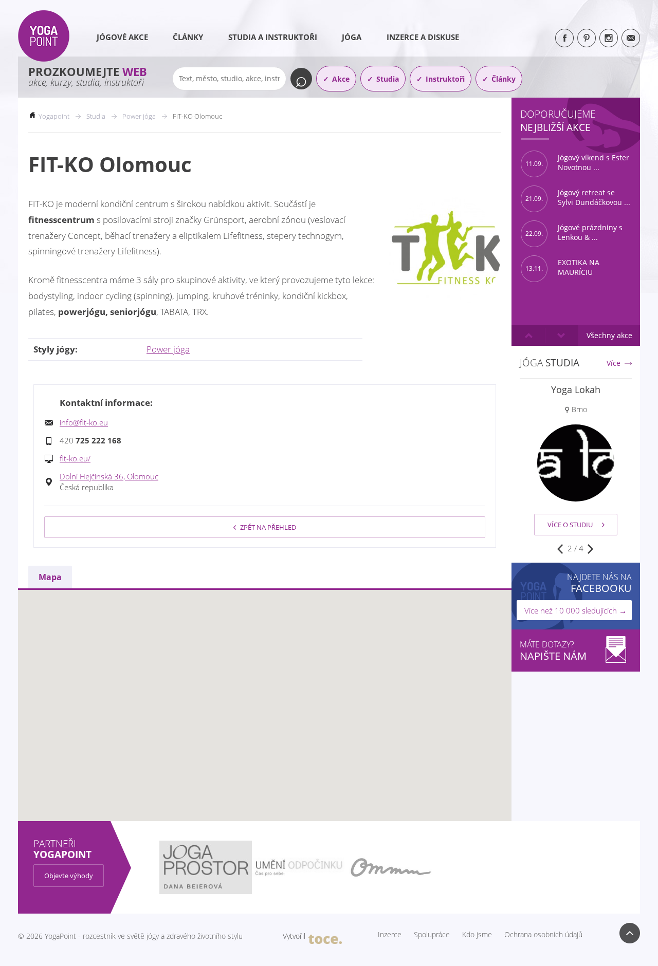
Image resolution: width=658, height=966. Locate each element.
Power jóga (168, 349)
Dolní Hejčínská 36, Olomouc (109, 476)
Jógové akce (122, 37)
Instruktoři (445, 79)
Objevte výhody (68, 875)
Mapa (50, 577)
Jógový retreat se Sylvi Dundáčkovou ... (577, 197)
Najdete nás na (599, 583)
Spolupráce (432, 934)
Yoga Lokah (575, 389)
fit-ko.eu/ (75, 458)
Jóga (351, 37)
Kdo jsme (477, 934)
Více (613, 363)
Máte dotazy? (553, 651)
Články (188, 37)
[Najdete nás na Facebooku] (564, 38)
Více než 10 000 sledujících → (575, 610)
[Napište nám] (631, 38)
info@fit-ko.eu (84, 422)
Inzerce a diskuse (423, 37)
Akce (341, 79)
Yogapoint (54, 116)
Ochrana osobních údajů (543, 934)
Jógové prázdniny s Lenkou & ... (574, 232)
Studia (387, 79)
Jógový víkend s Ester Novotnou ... (577, 162)
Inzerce (389, 934)
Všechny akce (609, 335)
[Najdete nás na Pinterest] (586, 38)
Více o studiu (570, 524)
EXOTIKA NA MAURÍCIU (562, 267)
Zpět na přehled (268, 527)
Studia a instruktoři (272, 37)
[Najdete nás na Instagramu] (608, 38)
